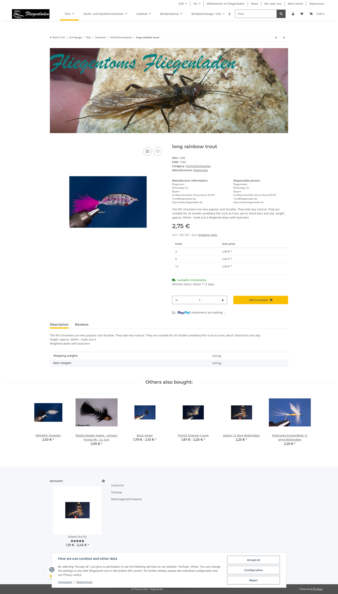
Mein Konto (295, 3)
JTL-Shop (317, 589)
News (254, 3)
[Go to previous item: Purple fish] (276, 37)
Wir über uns (273, 3)
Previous (59, 523)
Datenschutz (84, 582)
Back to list (59, 37)
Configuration (253, 570)
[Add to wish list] (157, 151)
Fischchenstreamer (198, 166)
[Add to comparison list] (147, 151)
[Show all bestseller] (103, 481)
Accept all (253, 560)
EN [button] (195, 3)
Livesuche (117, 485)
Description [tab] (59, 324)
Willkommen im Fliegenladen (226, 3)
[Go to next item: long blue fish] (284, 37)
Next (95, 523)
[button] (293, 14)
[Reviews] (77, 541)
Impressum (65, 582)
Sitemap (116, 492)
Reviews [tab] (81, 324)
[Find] (281, 14)
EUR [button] (181, 3)
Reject (253, 580)
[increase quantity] (222, 300)
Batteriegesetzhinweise (126, 499)
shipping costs (207, 235)
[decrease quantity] (176, 300)
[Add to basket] (53, 142)
